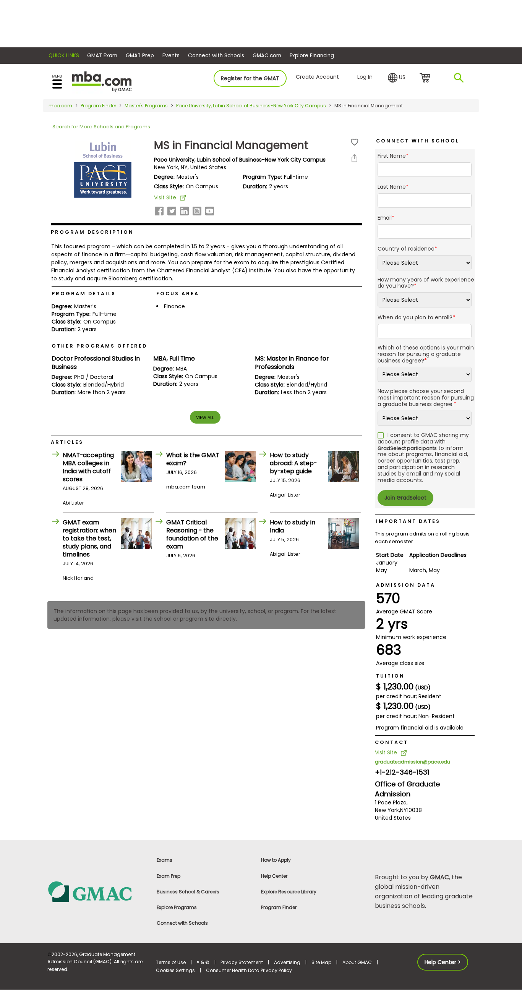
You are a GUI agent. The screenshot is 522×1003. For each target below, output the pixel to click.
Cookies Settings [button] (175, 970)
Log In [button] (365, 77)
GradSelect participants (407, 448)
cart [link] (426, 78)
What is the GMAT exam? (192, 459)
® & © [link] (203, 962)
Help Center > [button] (443, 962)
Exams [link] (164, 860)
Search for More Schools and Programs (101, 126)
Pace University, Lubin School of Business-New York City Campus (251, 105)
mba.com (60, 105)
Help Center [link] (274, 876)
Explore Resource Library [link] (288, 891)
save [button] (354, 142)
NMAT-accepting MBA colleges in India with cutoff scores (88, 467)
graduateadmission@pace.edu (412, 762)
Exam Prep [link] (168, 876)
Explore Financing (312, 55)
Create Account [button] (317, 77)
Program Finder (98, 105)
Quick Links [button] (64, 55)
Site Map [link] (321, 962)
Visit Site (165, 197)
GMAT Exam (102, 55)
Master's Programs (146, 105)
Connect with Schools (216, 55)
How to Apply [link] (276, 860)
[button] (396, 78)
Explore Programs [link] (177, 907)
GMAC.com (267, 55)
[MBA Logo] (101, 81)
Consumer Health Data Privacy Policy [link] (249, 970)
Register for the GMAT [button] (250, 78)
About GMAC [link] (357, 962)
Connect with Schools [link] (182, 923)
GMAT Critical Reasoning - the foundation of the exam (192, 534)
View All (205, 417)
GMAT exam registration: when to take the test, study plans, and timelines (89, 538)
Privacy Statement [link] (241, 962)
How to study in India (292, 526)
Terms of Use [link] (171, 962)
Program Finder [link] (279, 907)
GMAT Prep (140, 55)
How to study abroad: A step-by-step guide (293, 463)
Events (171, 55)
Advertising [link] (287, 962)
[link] (97, 891)
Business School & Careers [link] (188, 891)
